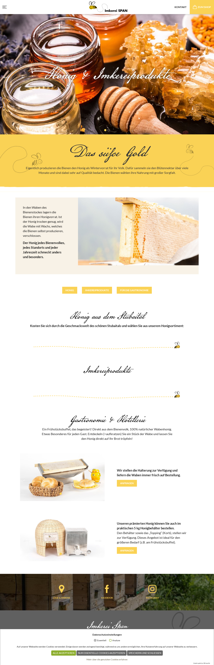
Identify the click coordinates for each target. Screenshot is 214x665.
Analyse (116, 640)
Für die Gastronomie (134, 290)
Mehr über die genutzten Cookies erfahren (107, 659)
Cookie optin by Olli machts (201, 663)
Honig (69, 290)
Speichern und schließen (145, 653)
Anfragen (127, 483)
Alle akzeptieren (63, 653)
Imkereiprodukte (97, 290)
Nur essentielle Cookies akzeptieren (101, 653)
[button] (6, 77)
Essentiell (101, 640)
